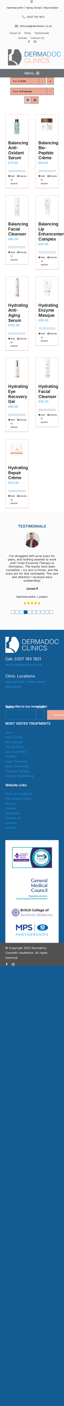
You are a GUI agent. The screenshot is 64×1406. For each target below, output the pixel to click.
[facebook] (29, 41)
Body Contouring (17, 766)
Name (10, 707)
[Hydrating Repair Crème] (17, 450)
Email (40, 707)
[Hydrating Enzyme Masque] (47, 288)
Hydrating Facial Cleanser (48, 391)
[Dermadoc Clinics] (34, 50)
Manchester (51, 7)
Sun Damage (14, 742)
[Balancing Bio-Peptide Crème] (47, 125)
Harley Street (34, 7)
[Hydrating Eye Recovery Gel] (17, 369)
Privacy (10, 803)
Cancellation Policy (18, 798)
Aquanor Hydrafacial (19, 776)
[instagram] (35, 41)
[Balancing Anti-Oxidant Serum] (17, 125)
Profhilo (10, 756)
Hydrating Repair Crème (18, 472)
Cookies (11, 823)
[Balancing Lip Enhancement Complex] (47, 207)
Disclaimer (12, 813)
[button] (13, 612)
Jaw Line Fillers (16, 752)
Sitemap (11, 808)
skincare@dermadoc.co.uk (36, 25)
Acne (8, 732)
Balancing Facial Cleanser (18, 229)
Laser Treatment (16, 761)
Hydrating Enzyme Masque (48, 310)
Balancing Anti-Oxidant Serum (18, 150)
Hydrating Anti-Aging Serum (18, 313)
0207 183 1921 (36, 16)
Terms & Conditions (18, 794)
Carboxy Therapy (17, 771)
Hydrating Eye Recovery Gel (18, 394)
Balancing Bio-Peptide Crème (48, 150)
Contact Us (13, 818)
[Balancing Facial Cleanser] (17, 207)
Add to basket (14, 180)
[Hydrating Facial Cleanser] (47, 369)
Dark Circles (13, 737)
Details (23, 176)
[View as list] (34, 100)
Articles (10, 827)
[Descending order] (50, 81)
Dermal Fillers (14, 747)
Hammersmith (15, 7)
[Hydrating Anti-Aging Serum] (17, 288)
